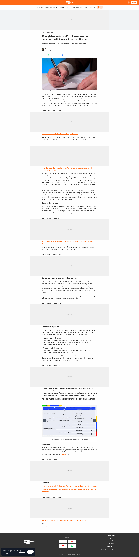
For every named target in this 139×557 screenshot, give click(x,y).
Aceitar (30, 552)
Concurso (44, 526)
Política (90, 7)
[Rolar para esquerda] (37, 7)
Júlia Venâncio (48, 49)
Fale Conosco (111, 543)
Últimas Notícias (44, 7)
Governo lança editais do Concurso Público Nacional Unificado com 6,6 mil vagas (69, 486)
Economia (69, 7)
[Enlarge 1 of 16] (95, 407)
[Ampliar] (95, 60)
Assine (134, 2)
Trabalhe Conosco (110, 546)
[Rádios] (101, 7)
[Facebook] (63, 541)
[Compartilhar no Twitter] (76, 55)
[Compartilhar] (90, 55)
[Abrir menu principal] (3, 2)
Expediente (112, 538)
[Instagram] (72, 541)
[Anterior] (44, 420)
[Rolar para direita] (94, 7)
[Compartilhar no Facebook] (62, 55)
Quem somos (111, 535)
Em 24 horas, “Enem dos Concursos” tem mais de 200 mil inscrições (65, 520)
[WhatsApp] (72, 546)
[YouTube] (63, 546)
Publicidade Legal (110, 541)
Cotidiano (76, 7)
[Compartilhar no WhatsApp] (48, 55)
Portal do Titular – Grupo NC (107, 549)
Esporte (62, 7)
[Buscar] (129, 2)
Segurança (83, 7)
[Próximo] (94, 420)
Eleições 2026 (54, 7)
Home (43, 32)
